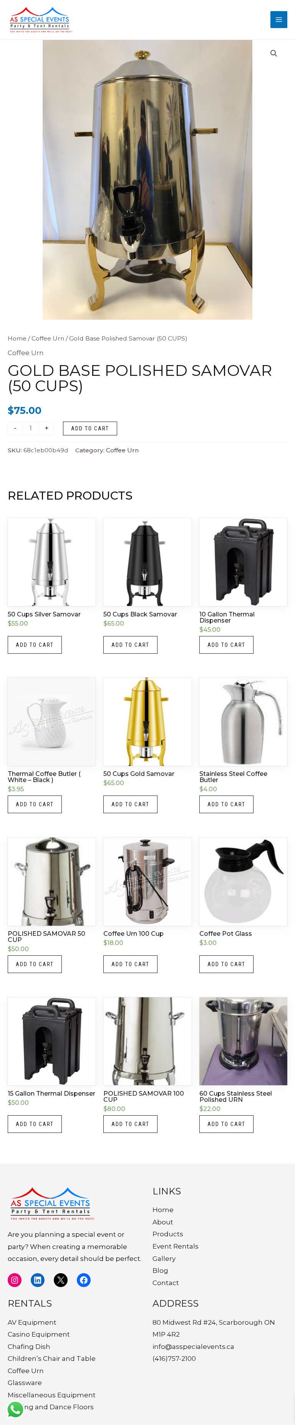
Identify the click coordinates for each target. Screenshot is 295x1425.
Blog (160, 1270)
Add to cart (90, 428)
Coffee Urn (47, 338)
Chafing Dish (29, 1346)
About (162, 1222)
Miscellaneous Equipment (52, 1395)
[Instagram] (15, 1280)
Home (17, 338)
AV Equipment (32, 1322)
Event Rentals (175, 1246)
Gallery (164, 1258)
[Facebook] (84, 1280)
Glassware (25, 1383)
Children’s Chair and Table (52, 1358)
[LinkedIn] (38, 1280)
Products (167, 1234)
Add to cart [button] (35, 645)
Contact (165, 1283)
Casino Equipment (39, 1334)
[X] (61, 1280)
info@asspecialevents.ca (193, 1346)
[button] (274, 53)
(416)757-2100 (174, 1358)
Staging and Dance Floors (51, 1407)
